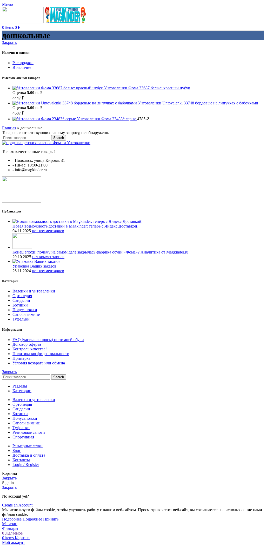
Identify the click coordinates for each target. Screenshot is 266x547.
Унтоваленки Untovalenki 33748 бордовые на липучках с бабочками (198, 103)
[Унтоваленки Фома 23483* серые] (44, 119)
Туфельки (21, 319)
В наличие (21, 67)
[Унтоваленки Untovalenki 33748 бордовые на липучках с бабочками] (75, 103)
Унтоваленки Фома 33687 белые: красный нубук (147, 88)
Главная (9, 128)
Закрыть (9, 42)
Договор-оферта (26, 344)
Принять (50, 519)
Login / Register (25, 464)
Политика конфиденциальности (40, 353)
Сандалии (21, 300)
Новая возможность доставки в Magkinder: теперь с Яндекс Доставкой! (75, 226)
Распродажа (23, 63)
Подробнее (22, 519)
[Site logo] (23, 22)
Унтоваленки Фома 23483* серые (107, 119)
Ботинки (20, 305)
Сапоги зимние (26, 314)
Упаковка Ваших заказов (34, 266)
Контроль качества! (29, 349)
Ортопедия (22, 295)
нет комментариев (48, 231)
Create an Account (17, 505)
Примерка (21, 358)
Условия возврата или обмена (38, 363)
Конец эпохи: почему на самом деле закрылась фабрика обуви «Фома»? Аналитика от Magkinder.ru (100, 252)
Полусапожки (24, 310)
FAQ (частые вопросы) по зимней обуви (48, 339)
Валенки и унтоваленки (33, 291)
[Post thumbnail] (77, 221)
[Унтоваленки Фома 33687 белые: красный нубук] (58, 88)
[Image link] (46, 143)
